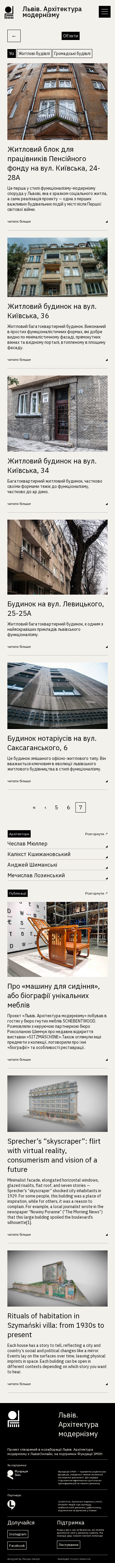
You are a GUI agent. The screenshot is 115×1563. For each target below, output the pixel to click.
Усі (11, 53)
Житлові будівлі (34, 53)
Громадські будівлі (72, 53)
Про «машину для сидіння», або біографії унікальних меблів (53, 995)
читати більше (19, 221)
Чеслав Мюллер (27, 843)
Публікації (17, 893)
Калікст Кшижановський (38, 854)
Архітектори (19, 834)
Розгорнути (95, 834)
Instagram (18, 1534)
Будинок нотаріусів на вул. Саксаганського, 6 (52, 742)
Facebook (17, 1545)
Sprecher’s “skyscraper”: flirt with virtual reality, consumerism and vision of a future (54, 1155)
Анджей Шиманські (32, 864)
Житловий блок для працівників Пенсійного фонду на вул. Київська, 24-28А (53, 163)
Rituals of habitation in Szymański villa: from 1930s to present (55, 1325)
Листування (68, 1544)
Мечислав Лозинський (36, 875)
